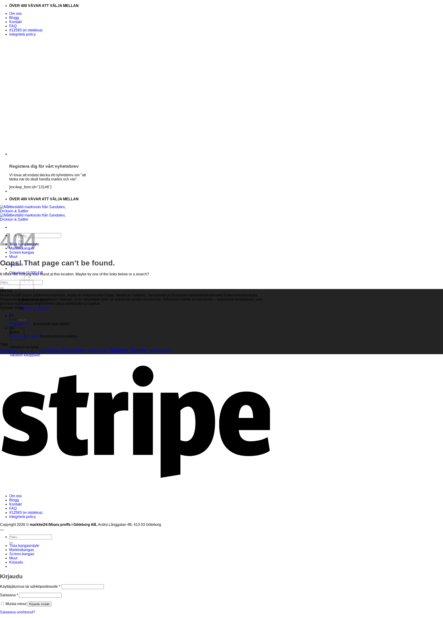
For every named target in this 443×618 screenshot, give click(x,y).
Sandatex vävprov (84, 350)
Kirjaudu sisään (39, 604)
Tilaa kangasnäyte (24, 546)
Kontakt (15, 22)
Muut (13, 257)
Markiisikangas (21, 550)
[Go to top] (2, 530)
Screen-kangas (21, 554)
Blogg (14, 18)
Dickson (9, 351)
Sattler (118, 350)
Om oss (15, 13)
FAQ (13, 26)
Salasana (9, 595)
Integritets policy (22, 34)
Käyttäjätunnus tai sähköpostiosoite (30, 586)
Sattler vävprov (150, 350)
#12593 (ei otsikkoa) (25, 30)
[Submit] (2, 288)
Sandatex (49, 351)
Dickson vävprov (28, 351)
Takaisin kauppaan (33, 308)
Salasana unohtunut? (17, 612)
